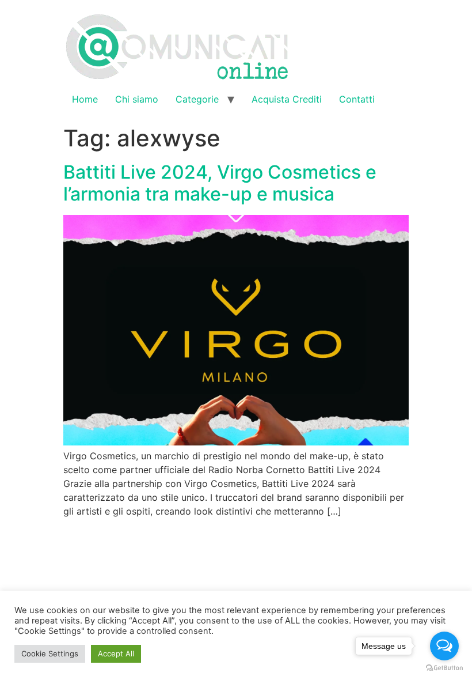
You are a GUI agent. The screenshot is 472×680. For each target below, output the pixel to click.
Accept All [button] (116, 653)
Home (85, 99)
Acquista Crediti (287, 99)
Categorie (197, 99)
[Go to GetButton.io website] (444, 668)
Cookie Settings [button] (49, 653)
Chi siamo (136, 99)
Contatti (357, 99)
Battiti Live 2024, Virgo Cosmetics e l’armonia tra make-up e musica (219, 183)
